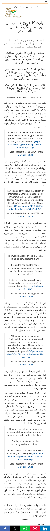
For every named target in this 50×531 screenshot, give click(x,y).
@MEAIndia (26, 144)
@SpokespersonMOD (24, 205)
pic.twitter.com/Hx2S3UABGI (30, 288)
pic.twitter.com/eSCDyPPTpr (30, 458)
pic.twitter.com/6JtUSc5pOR (27, 208)
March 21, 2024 (25, 154)
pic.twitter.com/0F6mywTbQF (30, 146)
